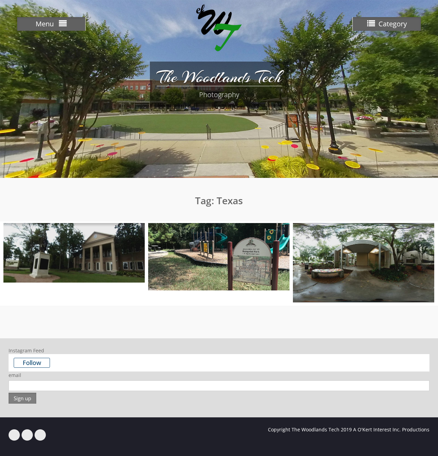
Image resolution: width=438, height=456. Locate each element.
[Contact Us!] (40, 435)
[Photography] (27, 435)
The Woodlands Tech (219, 77)
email (15, 375)
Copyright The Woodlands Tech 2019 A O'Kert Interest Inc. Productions (348, 429)
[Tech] (14, 435)
